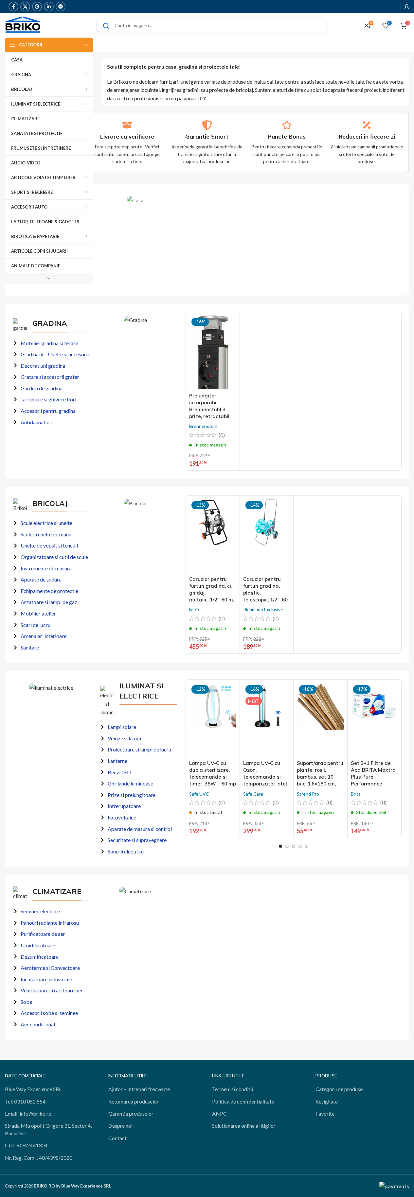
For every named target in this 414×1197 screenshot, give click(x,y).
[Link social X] (25, 6)
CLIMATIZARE (56, 891)
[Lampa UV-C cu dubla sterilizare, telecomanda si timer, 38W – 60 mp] (212, 720)
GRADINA (49, 323)
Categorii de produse (339, 1089)
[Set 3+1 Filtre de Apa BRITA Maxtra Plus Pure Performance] (374, 720)
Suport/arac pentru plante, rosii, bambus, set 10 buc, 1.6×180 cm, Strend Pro (320, 777)
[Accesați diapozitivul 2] (287, 846)
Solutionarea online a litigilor (244, 1125)
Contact (117, 1138)
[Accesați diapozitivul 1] (280, 846)
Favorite (324, 1113)
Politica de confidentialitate (243, 1101)
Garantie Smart (206, 136)
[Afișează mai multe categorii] (49, 278)
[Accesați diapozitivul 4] (300, 846)
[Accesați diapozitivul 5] (306, 846)
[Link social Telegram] (60, 6)
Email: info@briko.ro (28, 1113)
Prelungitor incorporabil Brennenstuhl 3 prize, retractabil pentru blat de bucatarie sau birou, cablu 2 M (209, 416)
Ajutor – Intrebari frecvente (139, 1089)
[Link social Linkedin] (49, 6)
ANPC (219, 1113)
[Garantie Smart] (207, 125)
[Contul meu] (406, 6)
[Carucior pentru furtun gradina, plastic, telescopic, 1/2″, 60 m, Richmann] (266, 536)
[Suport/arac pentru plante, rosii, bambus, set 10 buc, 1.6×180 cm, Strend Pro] (320, 720)
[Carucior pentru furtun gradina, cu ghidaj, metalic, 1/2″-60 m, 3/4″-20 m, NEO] (212, 536)
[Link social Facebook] (13, 6)
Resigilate (326, 1101)
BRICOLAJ (49, 503)
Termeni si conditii (232, 1089)
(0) (222, 435)
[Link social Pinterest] (37, 6)
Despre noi (120, 1125)
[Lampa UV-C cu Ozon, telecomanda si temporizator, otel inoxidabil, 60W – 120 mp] (266, 720)
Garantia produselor (130, 1113)
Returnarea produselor (133, 1101)
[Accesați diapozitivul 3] (293, 846)
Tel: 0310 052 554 (25, 1101)
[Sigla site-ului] (23, 25)
